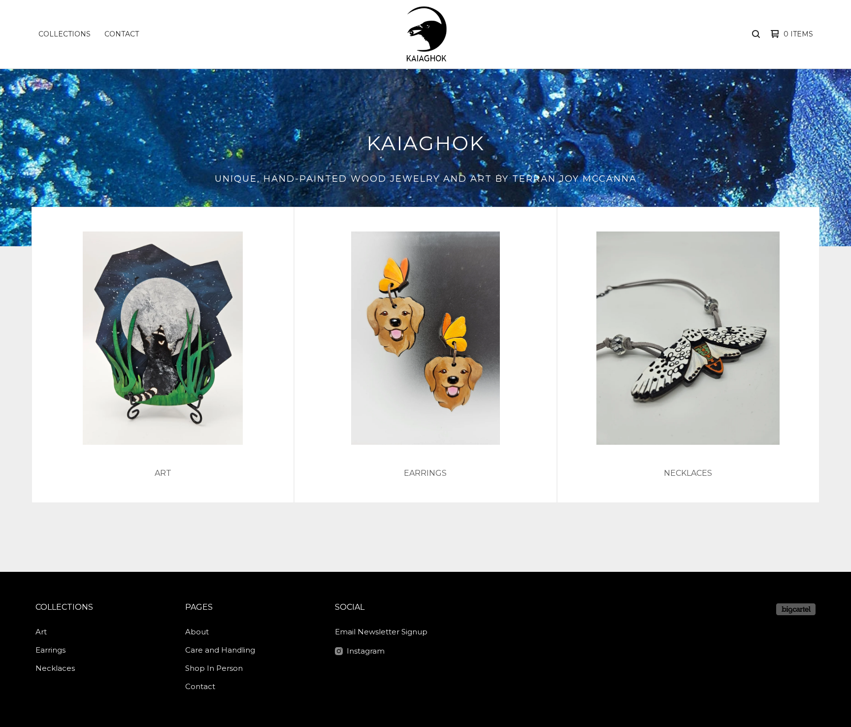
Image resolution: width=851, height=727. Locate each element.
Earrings (50, 650)
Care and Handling (220, 650)
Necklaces (55, 668)
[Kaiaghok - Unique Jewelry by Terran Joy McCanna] (424, 34)
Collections (64, 34)
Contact (121, 34)
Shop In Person (214, 668)
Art (41, 631)
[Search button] (756, 34)
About (197, 631)
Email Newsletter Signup (381, 631)
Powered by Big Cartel (796, 609)
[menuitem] (64, 34)
